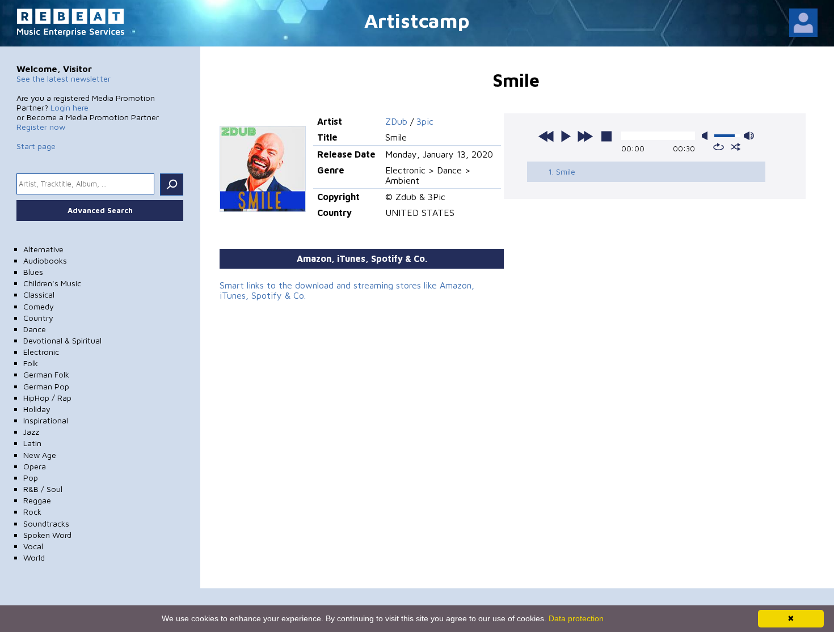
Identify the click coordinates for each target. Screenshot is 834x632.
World (34, 557)
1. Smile (561, 171)
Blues (33, 272)
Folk (30, 363)
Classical (38, 294)
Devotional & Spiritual (62, 340)
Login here (69, 107)
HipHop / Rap (47, 397)
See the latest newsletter (63, 78)
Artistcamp (417, 20)
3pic (424, 121)
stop (606, 136)
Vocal (33, 546)
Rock (32, 511)
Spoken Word (47, 535)
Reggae (37, 500)
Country (38, 318)
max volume (749, 136)
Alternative (43, 249)
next (585, 136)
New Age (39, 455)
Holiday (36, 409)
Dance (34, 329)
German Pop (46, 386)
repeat (718, 147)
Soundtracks (46, 523)
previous (546, 136)
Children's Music (52, 283)
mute (707, 136)
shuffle (735, 147)
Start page (36, 146)
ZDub (396, 121)
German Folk (46, 374)
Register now (40, 127)
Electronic (41, 352)
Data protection (576, 618)
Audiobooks (45, 260)
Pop (30, 477)
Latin (32, 443)
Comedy (38, 306)
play (565, 136)
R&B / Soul (42, 489)
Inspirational (45, 420)
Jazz (31, 431)
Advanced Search (100, 210)
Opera (34, 466)
